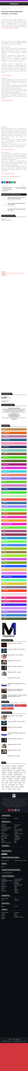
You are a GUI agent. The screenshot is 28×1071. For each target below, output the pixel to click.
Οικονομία (5, 488)
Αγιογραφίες (3, 275)
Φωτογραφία (6, 520)
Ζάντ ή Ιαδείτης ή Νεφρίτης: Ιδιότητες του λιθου (16, 684)
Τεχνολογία (16, 835)
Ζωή (15, 827)
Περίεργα (5, 502)
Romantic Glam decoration (7, 100)
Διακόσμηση (6, 179)
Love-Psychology (7, 576)
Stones (5, 597)
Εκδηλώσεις (6, 450)
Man (4, 580)
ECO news (5, 538)
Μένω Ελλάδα (6, 478)
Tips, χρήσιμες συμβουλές (6, 827)
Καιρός (4, 467)
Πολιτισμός (6, 506)
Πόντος (15, 915)
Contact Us (18, 1039)
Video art (16, 890)
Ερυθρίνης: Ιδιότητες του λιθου (14, 672)
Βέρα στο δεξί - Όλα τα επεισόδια (15, 643)
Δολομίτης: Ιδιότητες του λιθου (14, 660)
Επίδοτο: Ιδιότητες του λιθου (14, 677)
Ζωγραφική (5, 464)
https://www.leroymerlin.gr (14, 176)
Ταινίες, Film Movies (5, 860)
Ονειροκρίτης (6, 492)
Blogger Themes (11, 1041)
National (5, 583)
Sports (5, 594)
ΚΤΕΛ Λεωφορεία (4, 898)
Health (5, 555)
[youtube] (7, 708)
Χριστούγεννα (4, 836)
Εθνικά (15, 914)
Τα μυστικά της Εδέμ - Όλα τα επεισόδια (16, 649)
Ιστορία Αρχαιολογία (18, 879)
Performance (3, 890)
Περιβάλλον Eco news (18, 916)
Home (10, 1039)
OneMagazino (14, 3)
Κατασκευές (6, 471)
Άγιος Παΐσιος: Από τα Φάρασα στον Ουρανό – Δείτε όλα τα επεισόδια (15, 690)
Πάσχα (4, 499)
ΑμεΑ (4, 429)
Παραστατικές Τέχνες (8, 495)
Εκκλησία (5, 453)
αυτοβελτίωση (6, 439)
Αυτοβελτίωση (17, 836)
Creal (4, 534)
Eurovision (6, 545)
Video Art (5, 611)
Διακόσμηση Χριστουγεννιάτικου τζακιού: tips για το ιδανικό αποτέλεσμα (16, 198)
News (4, 587)
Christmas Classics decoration (7, 173)
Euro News (5, 541)
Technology (6, 601)
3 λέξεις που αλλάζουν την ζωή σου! (15, 666)
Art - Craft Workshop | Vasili (6, 872)
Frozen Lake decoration (6, 75)
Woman (5, 615)
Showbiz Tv (3, 841)
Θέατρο (15, 886)
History (5, 559)
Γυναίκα (16, 906)
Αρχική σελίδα (3, 7)
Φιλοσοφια (5, 516)
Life (4, 573)
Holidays (5, 562)
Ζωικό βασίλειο (17, 838)
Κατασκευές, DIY (17, 880)
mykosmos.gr (14, 419)
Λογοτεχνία (6, 474)
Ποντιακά (5, 509)
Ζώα (4, 460)
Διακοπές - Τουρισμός (18, 833)
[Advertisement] (14, 260)
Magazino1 (4, 16)
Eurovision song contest (6, 842)
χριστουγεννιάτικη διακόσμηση (12, 27)
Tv (3, 608)
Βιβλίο (15, 887)
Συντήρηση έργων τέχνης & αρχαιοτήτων (6, 881)
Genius (4, 552)
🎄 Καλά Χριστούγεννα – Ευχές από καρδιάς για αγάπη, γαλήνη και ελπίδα (17, 696)
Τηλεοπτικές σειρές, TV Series (20, 860)
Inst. (4, 566)
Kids (4, 569)
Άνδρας (2, 906)
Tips (4, 604)
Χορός (2, 889)
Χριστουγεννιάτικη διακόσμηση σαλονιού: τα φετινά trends (17, 204)
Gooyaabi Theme (23, 1041)
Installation (16, 892)
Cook (4, 531)
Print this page (4, 854)
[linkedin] (19, 810)
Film (4, 548)
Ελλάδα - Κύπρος (4, 912)
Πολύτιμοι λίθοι (17, 824)
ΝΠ (3, 485)
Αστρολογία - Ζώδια (18, 830)
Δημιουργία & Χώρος (8, 443)
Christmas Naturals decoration (7, 149)
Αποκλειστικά (6, 432)
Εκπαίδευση (6, 457)
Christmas (9, 7)
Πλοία (2, 900)
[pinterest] (20, 705)
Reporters (6, 590)
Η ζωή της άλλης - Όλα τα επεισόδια (15, 654)
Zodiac (4, 618)
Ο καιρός (3, 916)
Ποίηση (2, 885)
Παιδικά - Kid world (5, 835)
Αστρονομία (6, 436)
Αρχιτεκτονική (4, 886)
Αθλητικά (3, 918)
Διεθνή (2, 915)
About (13, 1039)
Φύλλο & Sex (4, 830)
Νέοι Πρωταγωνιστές (18, 885)
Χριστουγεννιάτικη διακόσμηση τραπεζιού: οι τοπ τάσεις (17, 210)
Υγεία (2, 832)
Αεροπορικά (16, 900)
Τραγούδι (16, 889)
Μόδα (4, 481)
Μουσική (3, 887)
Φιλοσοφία (3, 826)
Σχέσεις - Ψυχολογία (18, 829)
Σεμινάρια (5, 513)
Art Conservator (7, 524)
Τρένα (15, 898)
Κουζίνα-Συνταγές (4, 829)
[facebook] (7, 705)
